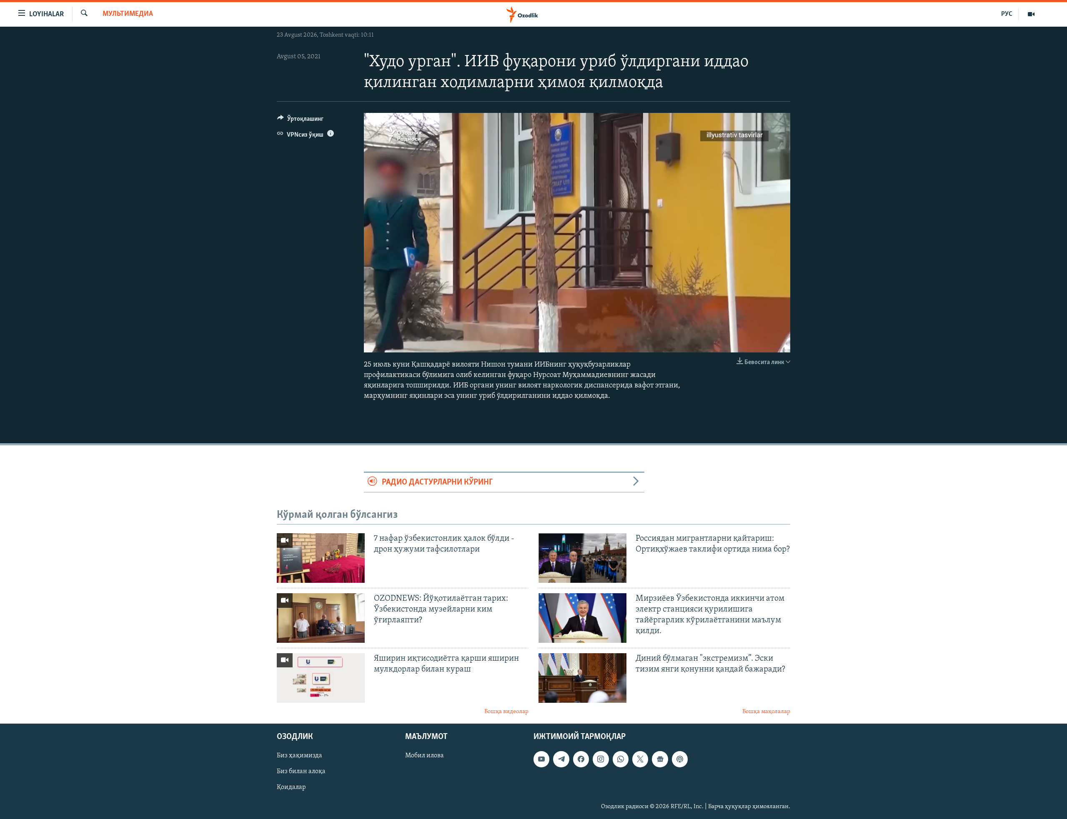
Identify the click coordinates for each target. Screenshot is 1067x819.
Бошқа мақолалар (766, 712)
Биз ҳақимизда (299, 755)
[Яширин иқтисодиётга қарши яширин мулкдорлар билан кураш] (321, 678)
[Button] (300, 121)
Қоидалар (291, 787)
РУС (1006, 14)
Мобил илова (424, 755)
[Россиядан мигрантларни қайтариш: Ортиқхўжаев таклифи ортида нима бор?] (582, 558)
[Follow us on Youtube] (541, 759)
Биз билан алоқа (301, 771)
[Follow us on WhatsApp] (621, 759)
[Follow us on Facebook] (581, 759)
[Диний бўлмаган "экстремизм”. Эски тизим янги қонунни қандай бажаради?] (582, 678)
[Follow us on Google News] (660, 759)
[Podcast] (680, 759)
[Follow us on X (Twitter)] (640, 759)
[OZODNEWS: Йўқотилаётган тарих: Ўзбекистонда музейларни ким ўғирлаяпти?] (321, 618)
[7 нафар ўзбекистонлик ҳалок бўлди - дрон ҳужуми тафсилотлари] (321, 558)
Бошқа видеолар (506, 712)
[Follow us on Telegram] (561, 759)
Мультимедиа (128, 14)
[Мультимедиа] (1031, 14)
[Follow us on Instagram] (601, 759)
